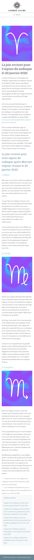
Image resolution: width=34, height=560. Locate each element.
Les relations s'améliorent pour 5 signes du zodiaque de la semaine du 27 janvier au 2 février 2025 (17, 490)
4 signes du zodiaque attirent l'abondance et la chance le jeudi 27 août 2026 (16, 531)
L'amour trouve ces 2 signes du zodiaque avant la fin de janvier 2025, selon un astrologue (16, 481)
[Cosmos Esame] (17, 6)
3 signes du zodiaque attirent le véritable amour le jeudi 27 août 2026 (15, 540)
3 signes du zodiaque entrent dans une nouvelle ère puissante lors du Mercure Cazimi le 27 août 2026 (16, 511)
